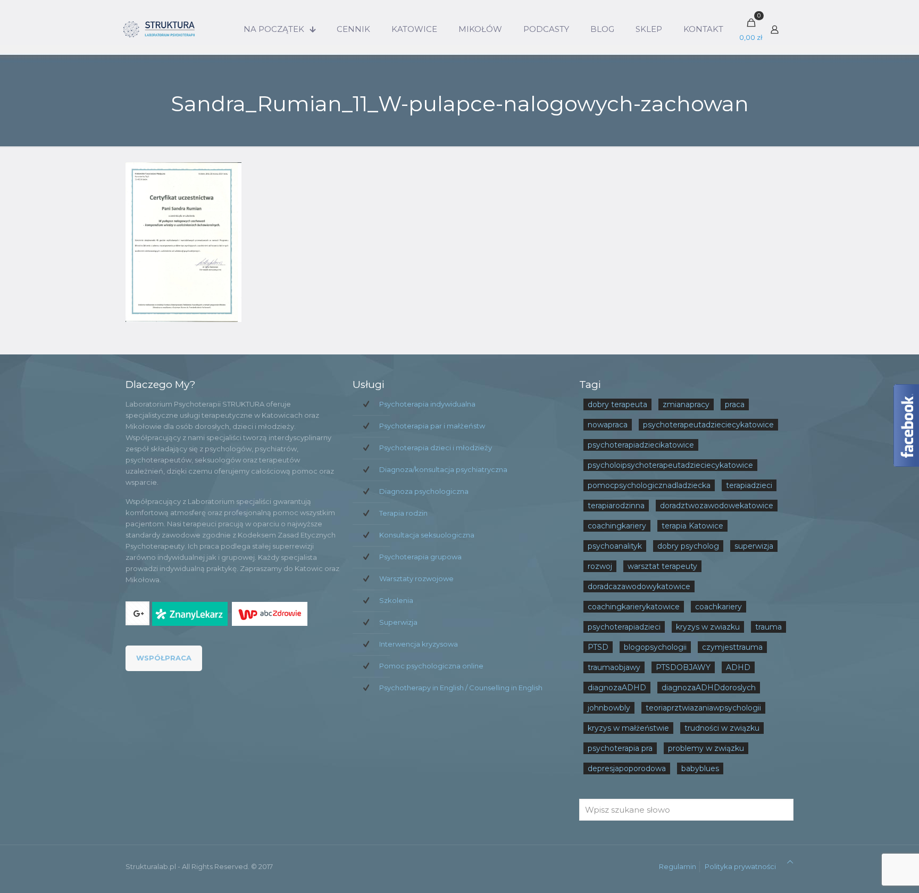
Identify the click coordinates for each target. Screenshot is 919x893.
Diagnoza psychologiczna (424, 491)
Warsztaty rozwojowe (416, 578)
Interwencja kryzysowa (418, 644)
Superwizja (398, 622)
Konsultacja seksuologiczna (426, 535)
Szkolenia (396, 600)
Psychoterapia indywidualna (427, 404)
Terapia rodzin (403, 513)
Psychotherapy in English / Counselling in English (460, 687)
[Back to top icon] (790, 861)
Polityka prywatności (740, 866)
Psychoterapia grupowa (420, 556)
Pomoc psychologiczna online (431, 666)
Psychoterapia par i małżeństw (432, 425)
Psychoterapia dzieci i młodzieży (435, 447)
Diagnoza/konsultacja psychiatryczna (443, 469)
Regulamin (677, 866)
